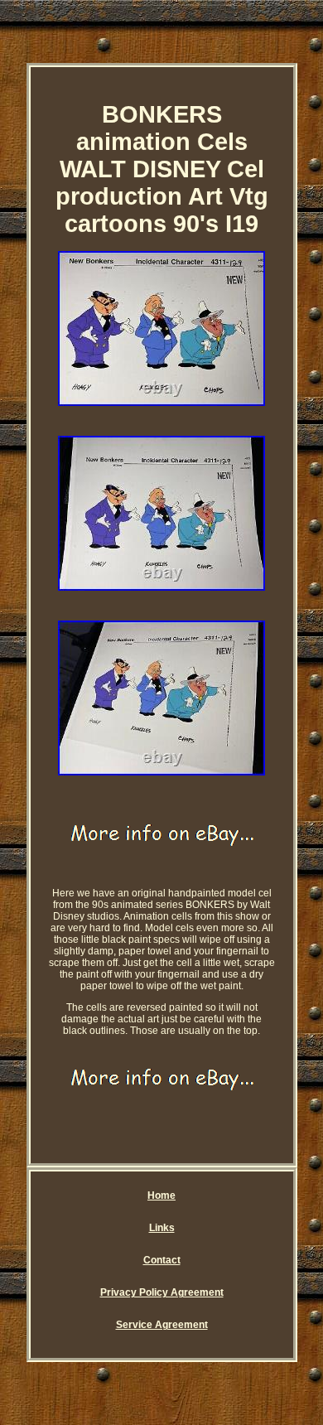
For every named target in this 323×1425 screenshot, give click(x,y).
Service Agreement (162, 1325)
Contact (162, 1260)
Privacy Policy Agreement (162, 1292)
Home (161, 1195)
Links (162, 1228)
